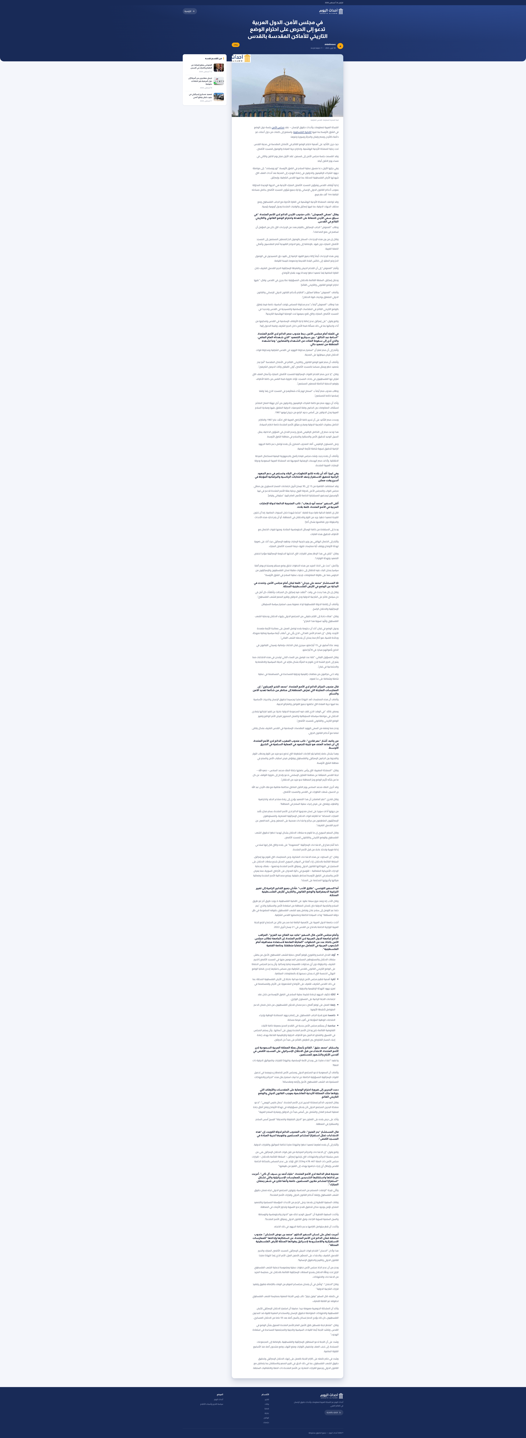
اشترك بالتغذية (332, 1412)
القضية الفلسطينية (302, 132)
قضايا (267, 1408)
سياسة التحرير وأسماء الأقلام (211, 1404)
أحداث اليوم (218, 1399)
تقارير (267, 1399)
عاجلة (267, 1413)
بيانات (267, 1404)
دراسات (266, 1422)
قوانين (266, 1418)
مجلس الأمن (278, 127)
